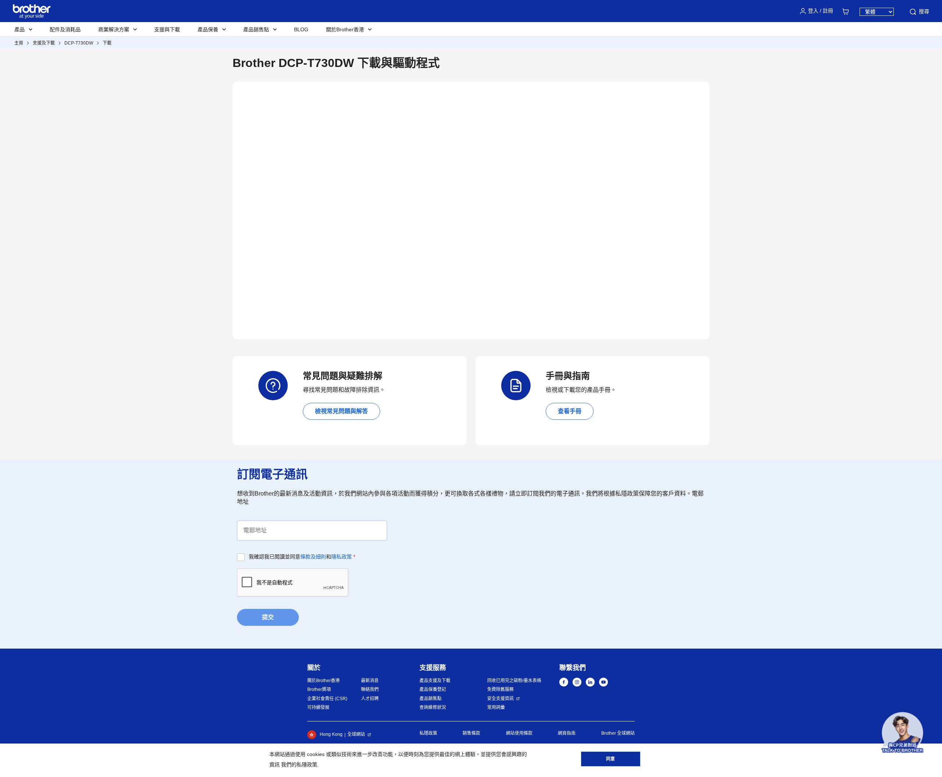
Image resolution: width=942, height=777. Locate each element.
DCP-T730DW (78, 43)
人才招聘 (370, 698)
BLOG (301, 29)
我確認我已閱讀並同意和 (302, 557)
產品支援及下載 (434, 680)
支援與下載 (167, 29)
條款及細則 (313, 557)
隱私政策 (341, 557)
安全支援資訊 (500, 698)
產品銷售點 (430, 698)
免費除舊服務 (500, 689)
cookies (316, 754)
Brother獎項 (319, 689)
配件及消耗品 (65, 29)
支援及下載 (44, 43)
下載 (107, 43)
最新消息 (370, 680)
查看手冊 (569, 411)
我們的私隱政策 (299, 764)
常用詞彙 (496, 707)
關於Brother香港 (323, 680)
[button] (902, 733)
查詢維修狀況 (432, 707)
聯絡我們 (370, 689)
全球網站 (356, 734)
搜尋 (924, 11)
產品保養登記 (432, 689)
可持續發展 (318, 707)
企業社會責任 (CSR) (327, 698)
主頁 (18, 43)
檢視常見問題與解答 (341, 411)
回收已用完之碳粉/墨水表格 (514, 680)
